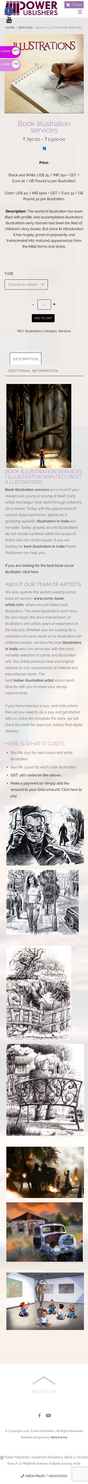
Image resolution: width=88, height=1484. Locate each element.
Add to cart (43, 318)
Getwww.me (58, 1437)
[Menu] (81, 12)
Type (9, 274)
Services (26, 27)
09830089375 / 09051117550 (46, 1475)
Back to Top (44, 1392)
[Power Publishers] (31, 13)
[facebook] (39, 1414)
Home (10, 27)
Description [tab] (25, 359)
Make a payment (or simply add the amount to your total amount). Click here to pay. (46, 789)
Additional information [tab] (33, 371)
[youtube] (48, 1414)
